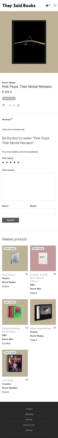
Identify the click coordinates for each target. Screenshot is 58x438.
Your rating (8, 158)
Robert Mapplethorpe (40, 328)
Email (33, 206)
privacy (29, 430)
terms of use (29, 425)
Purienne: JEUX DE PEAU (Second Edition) (39, 278)
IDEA (39, 289)
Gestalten (13, 388)
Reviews (7, 119)
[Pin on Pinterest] (18, 105)
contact (29, 409)
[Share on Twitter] (14, 105)
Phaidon (12, 282)
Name (6, 206)
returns (29, 419)
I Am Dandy (7, 380)
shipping (29, 414)
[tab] (29, 119)
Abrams (12, 82)
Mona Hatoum (9, 274)
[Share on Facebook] (10, 105)
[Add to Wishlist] (4, 105)
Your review (8, 170)
